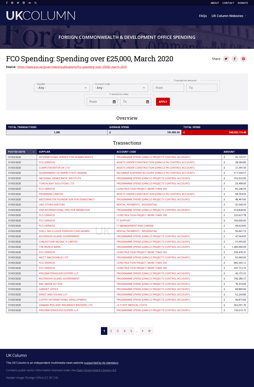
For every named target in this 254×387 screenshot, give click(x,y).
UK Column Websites (227, 16)
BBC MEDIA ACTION (50, 283)
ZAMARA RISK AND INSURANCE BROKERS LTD (65, 305)
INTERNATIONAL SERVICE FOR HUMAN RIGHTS (66, 157)
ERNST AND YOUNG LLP (53, 294)
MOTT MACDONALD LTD (53, 257)
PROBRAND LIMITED (51, 194)
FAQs (203, 16)
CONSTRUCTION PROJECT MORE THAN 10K (142, 188)
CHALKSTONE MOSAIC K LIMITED (58, 241)
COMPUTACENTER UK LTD (54, 167)
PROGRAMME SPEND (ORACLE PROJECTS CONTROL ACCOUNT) (153, 157)
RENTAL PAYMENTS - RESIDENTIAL (137, 204)
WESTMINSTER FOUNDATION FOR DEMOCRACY (67, 199)
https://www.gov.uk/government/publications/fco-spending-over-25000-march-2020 (72, 67)
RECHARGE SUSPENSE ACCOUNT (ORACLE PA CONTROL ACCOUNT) (156, 172)
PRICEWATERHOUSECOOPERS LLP (58, 273)
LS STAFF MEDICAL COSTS (132, 305)
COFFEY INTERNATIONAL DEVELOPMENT (63, 299)
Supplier (44, 151)
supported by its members (101, 363)
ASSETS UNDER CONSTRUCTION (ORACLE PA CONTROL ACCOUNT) (156, 162)
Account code (126, 151)
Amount (229, 151)
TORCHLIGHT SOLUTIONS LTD (56, 183)
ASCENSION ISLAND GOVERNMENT (59, 236)
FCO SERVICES (47, 162)
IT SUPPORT (124, 220)
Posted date (21, 151)
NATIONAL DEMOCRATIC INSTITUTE (60, 178)
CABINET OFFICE (48, 289)
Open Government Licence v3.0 (96, 370)
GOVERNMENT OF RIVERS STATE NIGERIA (63, 172)
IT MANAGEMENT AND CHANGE (135, 225)
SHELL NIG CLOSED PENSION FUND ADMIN (64, 231)
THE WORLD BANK (50, 246)
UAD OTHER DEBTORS (52, 204)
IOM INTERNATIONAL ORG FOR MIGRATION (64, 210)
